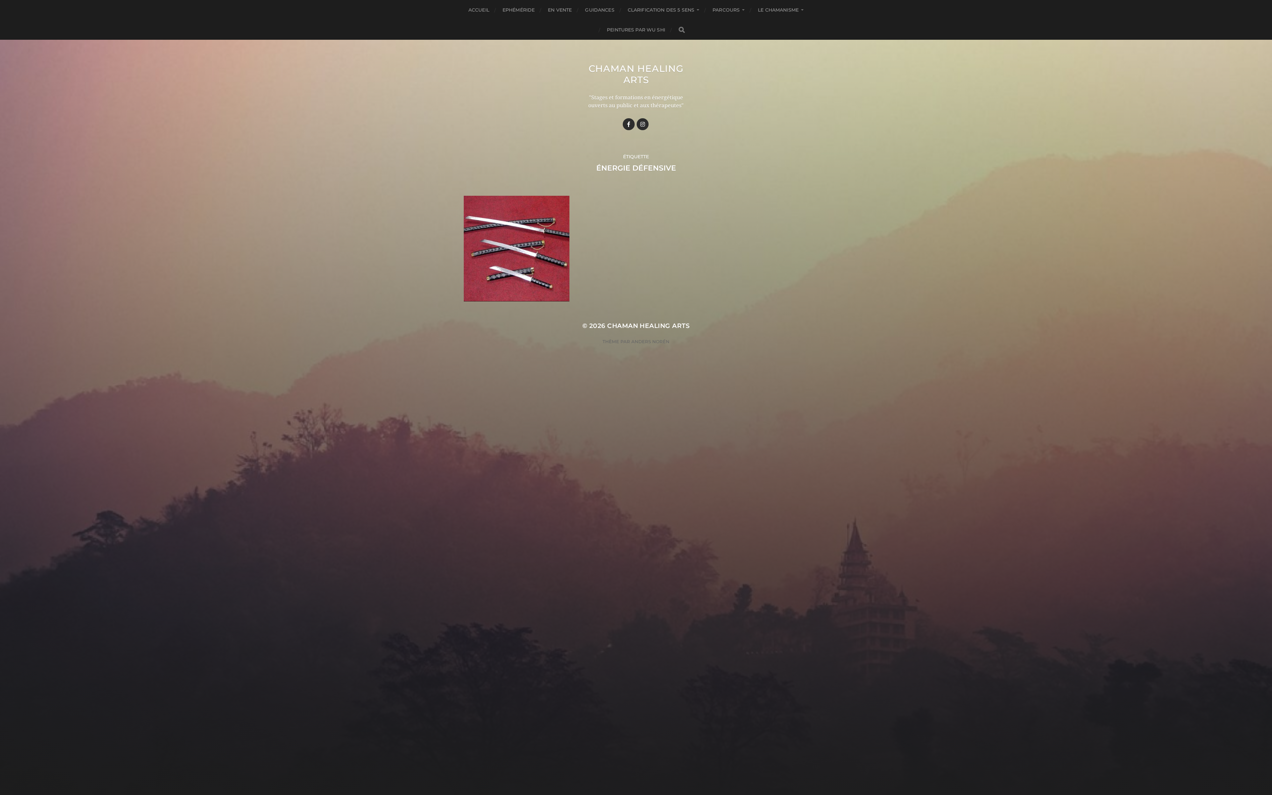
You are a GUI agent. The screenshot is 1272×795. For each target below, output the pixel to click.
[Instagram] (643, 124)
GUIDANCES (599, 10)
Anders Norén (650, 341)
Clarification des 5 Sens (661, 10)
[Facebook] (629, 124)
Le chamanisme (778, 10)
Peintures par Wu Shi (636, 30)
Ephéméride (519, 10)
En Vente (560, 10)
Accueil (478, 10)
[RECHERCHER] (681, 30)
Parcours (726, 10)
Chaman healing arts (636, 74)
